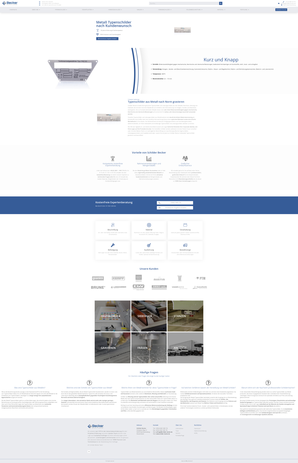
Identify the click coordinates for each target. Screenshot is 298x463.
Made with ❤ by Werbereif (186, 461)
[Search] (220, 3)
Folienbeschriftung (193, 9)
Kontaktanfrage (180, 435)
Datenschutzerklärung (200, 431)
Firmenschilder (164, 9)
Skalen (139, 9)
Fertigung (243, 9)
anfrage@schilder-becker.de (164, 432)
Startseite (13, 9)
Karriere (178, 433)
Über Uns (35, 9)
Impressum (197, 428)
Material (220, 9)
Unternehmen (179, 428)
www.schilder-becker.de (163, 434)
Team (177, 431)
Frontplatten (87, 9)
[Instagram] (89, 451)
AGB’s (196, 433)
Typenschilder (60, 9)
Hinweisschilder (114, 9)
